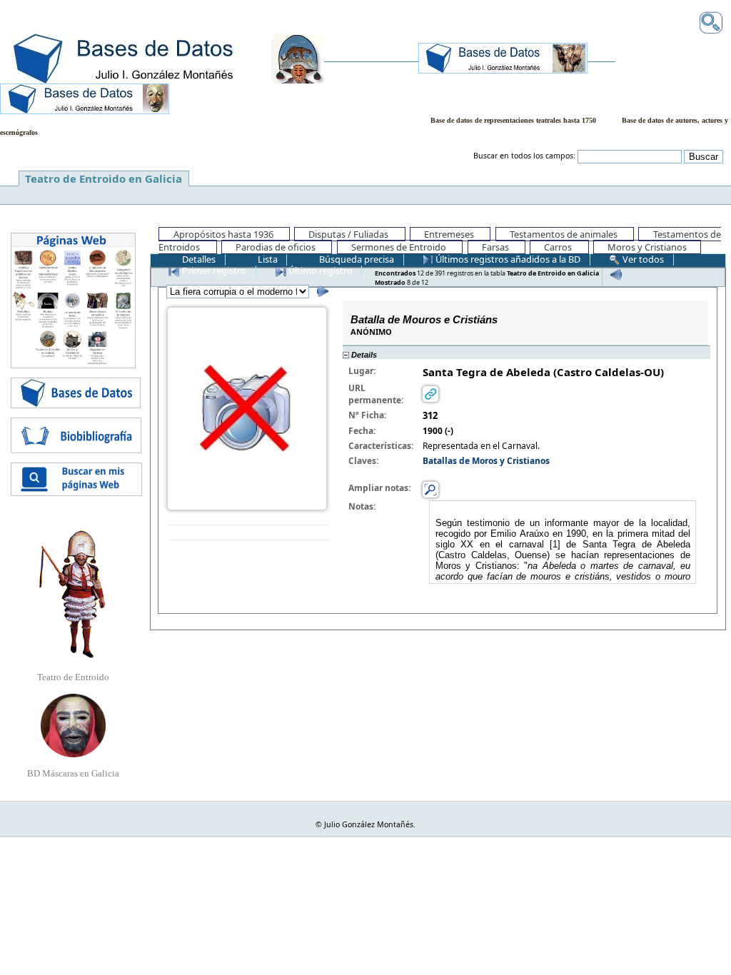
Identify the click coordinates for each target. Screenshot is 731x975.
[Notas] (430, 489)
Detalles (198, 259)
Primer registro (213, 270)
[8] (320, 291)
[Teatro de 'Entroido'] (72, 593)
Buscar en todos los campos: (524, 156)
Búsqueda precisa (355, 259)
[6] (614, 274)
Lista (267, 259)
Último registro (319, 270)
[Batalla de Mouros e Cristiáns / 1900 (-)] (247, 407)
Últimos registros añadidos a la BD (506, 259)
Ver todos (642, 259)
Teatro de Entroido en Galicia (103, 178)
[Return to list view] (248, 532)
